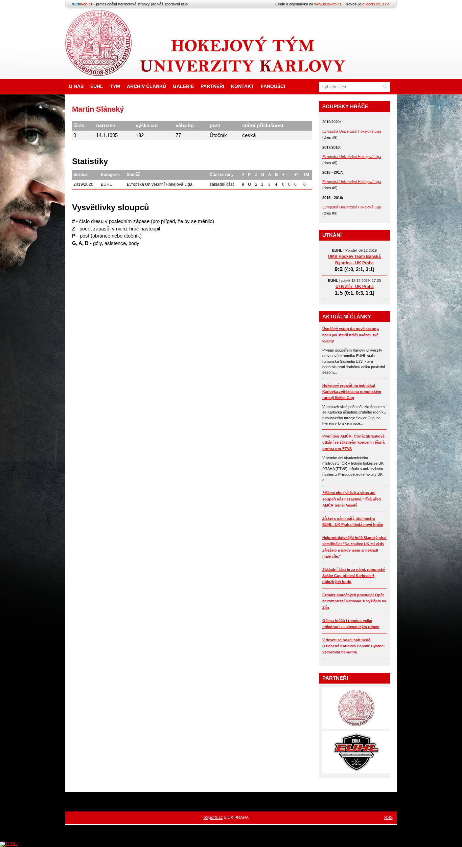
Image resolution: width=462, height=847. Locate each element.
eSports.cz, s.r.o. (376, 4)
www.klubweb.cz (328, 4)
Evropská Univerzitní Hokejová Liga (351, 131)
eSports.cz (213, 817)
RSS (388, 817)
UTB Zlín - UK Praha (355, 286)
